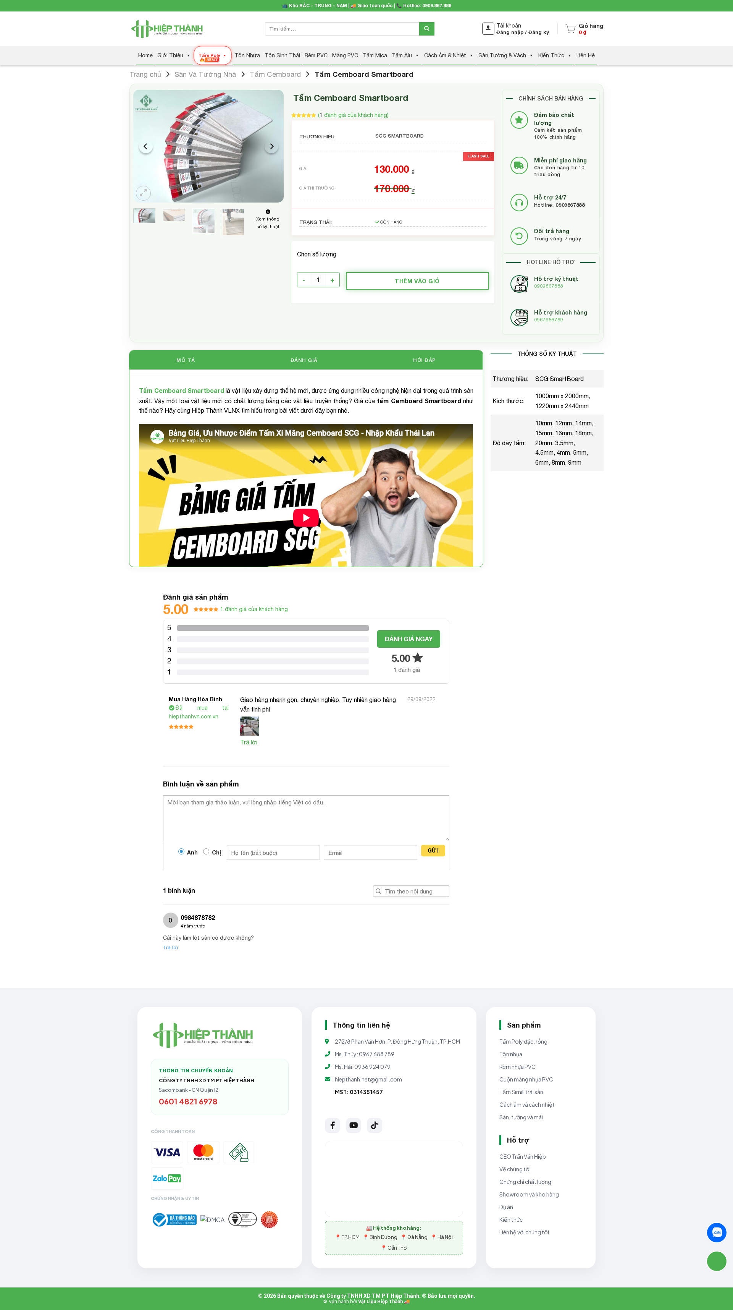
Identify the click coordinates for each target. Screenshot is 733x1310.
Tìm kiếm (378, 891)
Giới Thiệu (170, 55)
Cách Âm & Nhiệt (445, 55)
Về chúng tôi (515, 1169)
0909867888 (548, 286)
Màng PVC (345, 55)
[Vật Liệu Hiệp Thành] (168, 28)
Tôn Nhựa (247, 55)
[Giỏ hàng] (570, 28)
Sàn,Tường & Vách (502, 55)
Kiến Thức (551, 55)
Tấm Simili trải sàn (521, 1091)
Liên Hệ (585, 55)
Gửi (433, 850)
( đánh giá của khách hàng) (353, 115)
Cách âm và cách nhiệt (527, 1104)
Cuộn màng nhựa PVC (526, 1079)
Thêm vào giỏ (417, 280)
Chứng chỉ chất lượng (525, 1181)
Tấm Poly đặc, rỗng (523, 1041)
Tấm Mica (375, 55)
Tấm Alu (402, 55)
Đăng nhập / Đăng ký (522, 32)
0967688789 (548, 320)
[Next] (271, 146)
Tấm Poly (209, 55)
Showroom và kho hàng (529, 1194)
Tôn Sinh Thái (282, 55)
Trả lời (248, 742)
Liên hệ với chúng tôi (524, 1232)
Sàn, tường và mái (521, 1117)
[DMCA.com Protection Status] (212, 1219)
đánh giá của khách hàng (254, 608)
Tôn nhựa (510, 1054)
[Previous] (146, 146)
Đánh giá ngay (409, 638)
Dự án (506, 1206)
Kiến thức (511, 1219)
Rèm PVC (316, 55)
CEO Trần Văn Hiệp (522, 1156)
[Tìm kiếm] (426, 29)
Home (145, 55)
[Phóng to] (143, 193)
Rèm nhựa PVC (517, 1066)
